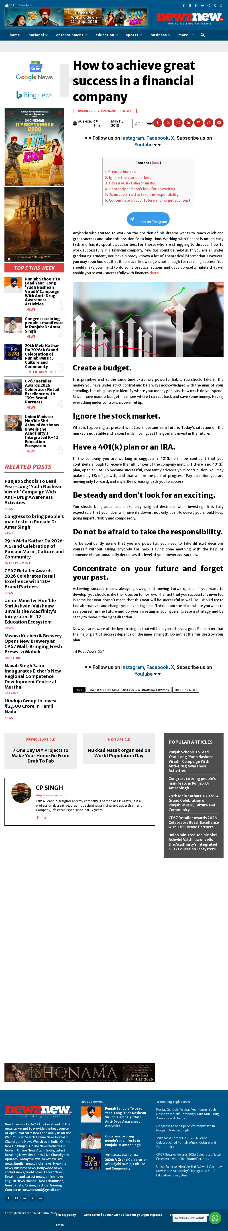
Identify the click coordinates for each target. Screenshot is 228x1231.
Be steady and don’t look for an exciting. (141, 189)
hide (156, 163)
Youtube (143, 144)
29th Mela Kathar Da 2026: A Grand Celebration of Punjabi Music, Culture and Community (42, 356)
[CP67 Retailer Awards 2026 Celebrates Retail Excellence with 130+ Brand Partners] (13, 387)
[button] (203, 35)
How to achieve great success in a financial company (128, 689)
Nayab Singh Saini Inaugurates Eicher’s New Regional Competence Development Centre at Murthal (32, 676)
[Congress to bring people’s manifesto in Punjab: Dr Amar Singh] (13, 325)
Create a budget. (120, 172)
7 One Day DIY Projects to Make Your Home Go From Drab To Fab (40, 756)
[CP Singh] (75, 123)
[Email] (198, 122)
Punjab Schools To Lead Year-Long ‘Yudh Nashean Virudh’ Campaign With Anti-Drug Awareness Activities (42, 292)
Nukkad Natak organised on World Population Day (119, 753)
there (154, 273)
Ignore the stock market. (128, 177)
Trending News (185, 689)
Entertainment (40, 372)
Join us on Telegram (151, 222)
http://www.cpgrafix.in (52, 795)
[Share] (209, 5)
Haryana (11, 693)
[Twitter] (215, 5)
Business (85, 111)
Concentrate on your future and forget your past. (148, 200)
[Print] (208, 122)
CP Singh (97, 123)
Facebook (158, 138)
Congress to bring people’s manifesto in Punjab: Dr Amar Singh (44, 325)
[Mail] (202, 5)
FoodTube (12, 658)
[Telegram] (219, 122)
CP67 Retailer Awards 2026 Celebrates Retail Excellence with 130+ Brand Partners (42, 391)
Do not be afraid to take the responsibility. (142, 194)
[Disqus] (79, 890)
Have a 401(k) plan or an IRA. (131, 183)
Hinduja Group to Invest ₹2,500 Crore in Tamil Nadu (30, 706)
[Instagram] (190, 5)
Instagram (132, 138)
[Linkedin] (196, 5)
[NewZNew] (189, 19)
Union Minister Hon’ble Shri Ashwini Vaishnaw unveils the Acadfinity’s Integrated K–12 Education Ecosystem (42, 431)
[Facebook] (184, 5)
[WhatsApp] (221, 5)
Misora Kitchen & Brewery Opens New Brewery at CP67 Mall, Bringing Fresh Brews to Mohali (33, 643)
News (31, 309)
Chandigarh (107, 111)
